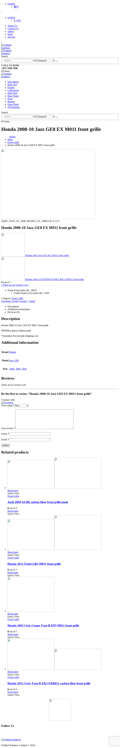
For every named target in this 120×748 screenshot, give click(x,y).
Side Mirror (13, 82)
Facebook (6, 301)
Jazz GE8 (14, 360)
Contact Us (13, 28)
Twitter (15, 301)
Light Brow (13, 90)
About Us (12, 25)
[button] (7, 402)
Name (5, 433)
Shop (10, 34)
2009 (17, 369)
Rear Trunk (13, 96)
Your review (8, 428)
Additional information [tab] (19, 309)
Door (10, 98)
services (11, 37)
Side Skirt (12, 93)
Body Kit (12, 84)
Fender (11, 87)
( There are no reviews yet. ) (15, 285)
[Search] (56, 61)
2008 (11, 369)
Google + (24, 301)
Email (32, 301)
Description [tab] (13, 306)
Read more (13, 490)
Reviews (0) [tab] (14, 312)
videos (11, 31)
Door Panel (13, 104)
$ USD (17, 20)
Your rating (7, 405)
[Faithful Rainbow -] (9, 76)
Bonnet (11, 101)
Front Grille (17, 298)
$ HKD (11, 17)
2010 (24, 369)
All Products (14, 107)
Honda (12, 352)
